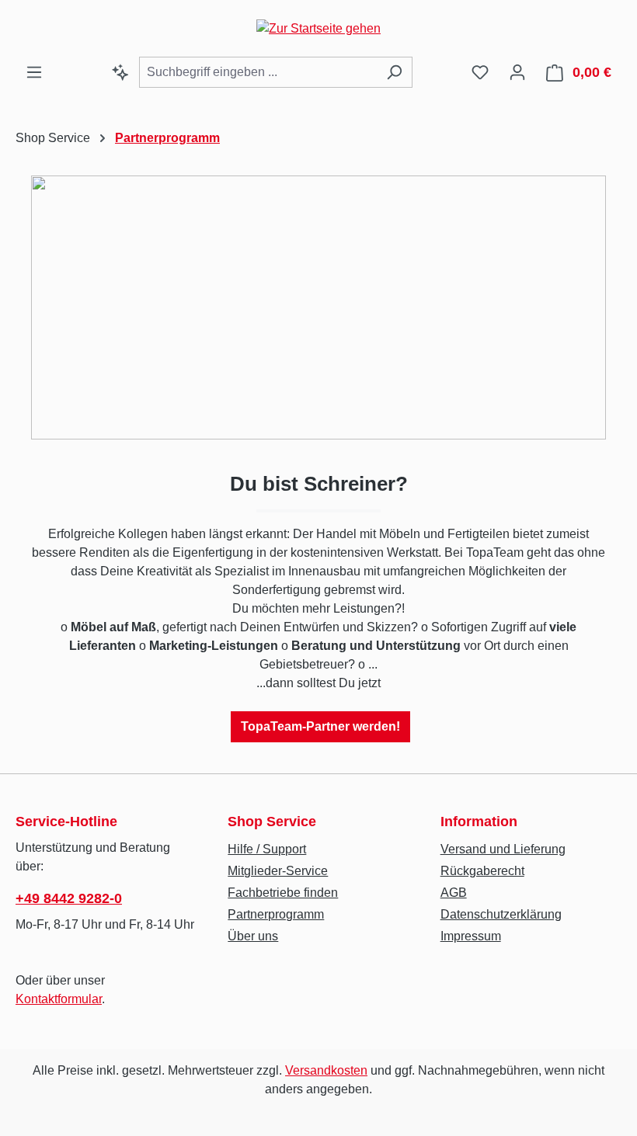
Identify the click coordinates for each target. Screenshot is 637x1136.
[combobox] (258, 72)
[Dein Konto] (517, 72)
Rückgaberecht (482, 870)
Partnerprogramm (276, 914)
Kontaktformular (59, 999)
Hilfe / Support (267, 849)
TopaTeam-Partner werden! (320, 726)
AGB (453, 892)
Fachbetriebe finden (283, 892)
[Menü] (34, 72)
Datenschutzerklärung (501, 914)
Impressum (470, 936)
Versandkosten (326, 1070)
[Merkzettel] (480, 72)
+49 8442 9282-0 (69, 898)
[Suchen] (394, 72)
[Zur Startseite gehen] (318, 28)
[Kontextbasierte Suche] (120, 72)
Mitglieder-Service (278, 870)
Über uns (253, 936)
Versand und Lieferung (503, 849)
